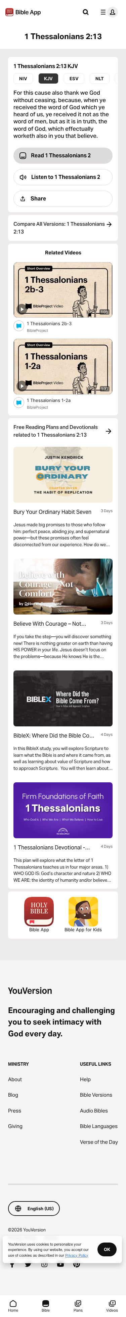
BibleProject (37, 330)
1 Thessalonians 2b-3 (55, 323)
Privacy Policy (76, 1255)
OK (107, 1249)
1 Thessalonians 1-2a (54, 400)
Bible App (39, 929)
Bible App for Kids (83, 929)
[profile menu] (108, 12)
